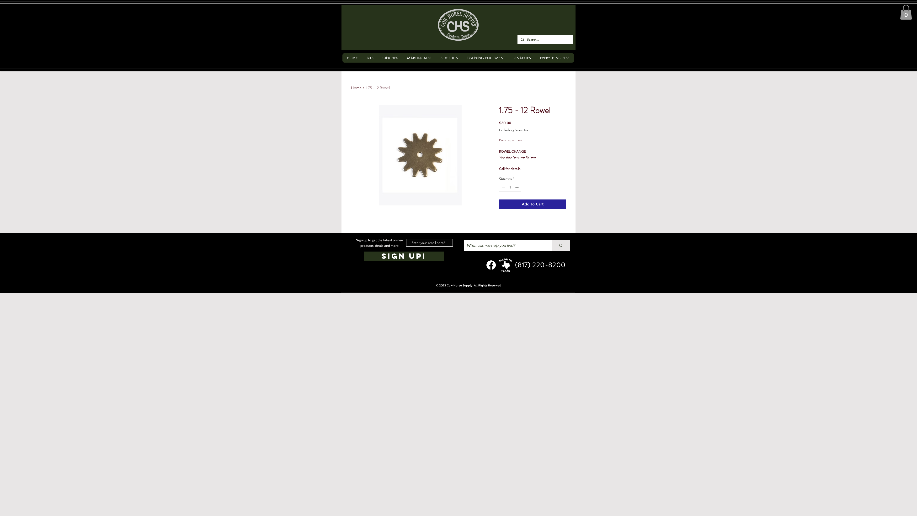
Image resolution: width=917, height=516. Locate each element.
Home (356, 88)
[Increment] (517, 187)
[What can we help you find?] (561, 245)
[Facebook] (491, 265)
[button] (906, 12)
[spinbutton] (510, 187)
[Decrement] (503, 187)
